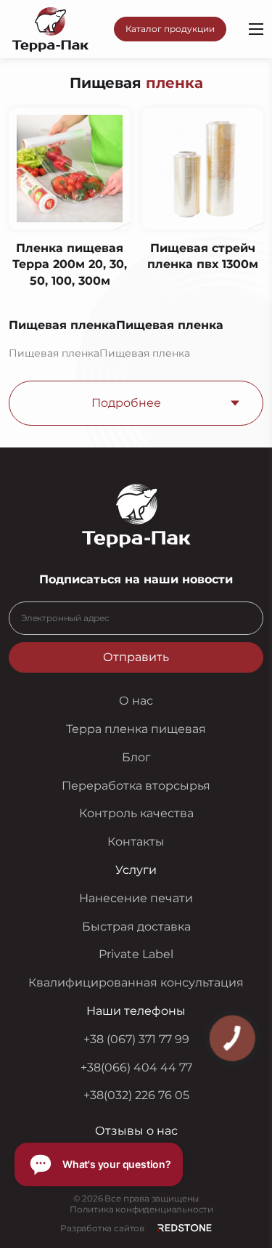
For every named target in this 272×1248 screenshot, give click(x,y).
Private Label (136, 954)
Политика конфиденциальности (141, 1209)
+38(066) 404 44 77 (136, 1067)
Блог (136, 757)
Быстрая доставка (136, 926)
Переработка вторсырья (136, 786)
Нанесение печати (136, 898)
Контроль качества (136, 813)
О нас (136, 701)
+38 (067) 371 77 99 (136, 1039)
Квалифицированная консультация (136, 982)
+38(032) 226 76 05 (136, 1095)
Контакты (136, 841)
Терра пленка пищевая (136, 729)
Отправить (136, 657)
